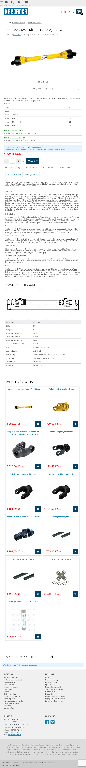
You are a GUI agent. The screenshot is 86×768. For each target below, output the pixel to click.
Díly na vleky (49, 694)
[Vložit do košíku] (38, 424)
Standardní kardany (34, 23)
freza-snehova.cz (27, 750)
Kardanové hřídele (18, 23)
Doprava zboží (9, 684)
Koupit (34, 161)
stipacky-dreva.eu (58, 747)
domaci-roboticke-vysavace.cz (52, 752)
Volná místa (8, 689)
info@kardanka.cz (16, 732)
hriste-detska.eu (14, 750)
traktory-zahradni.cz (73, 747)
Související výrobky (31, 174)
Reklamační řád (10, 682)
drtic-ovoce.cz (11, 752)
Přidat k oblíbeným (15, 167)
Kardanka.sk (37, 754)
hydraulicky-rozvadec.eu (54, 745)
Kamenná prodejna (11, 687)
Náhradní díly (50, 692)
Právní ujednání (9, 699)
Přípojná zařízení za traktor (55, 699)
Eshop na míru (8, 765)
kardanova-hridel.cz (38, 745)
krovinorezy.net (45, 747)
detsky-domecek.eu (70, 750)
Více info (7, 103)
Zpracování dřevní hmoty (54, 701)
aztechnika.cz (25, 745)
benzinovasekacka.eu (31, 747)
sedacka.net (46, 754)
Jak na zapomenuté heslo (13, 701)
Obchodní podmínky (11, 677)
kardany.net (72, 754)
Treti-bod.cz (27, 754)
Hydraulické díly (50, 684)
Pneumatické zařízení (53, 687)
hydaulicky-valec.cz (71, 745)
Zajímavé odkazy (10, 694)
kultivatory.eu (22, 752)
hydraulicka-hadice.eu (59, 754)
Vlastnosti (17, 174)
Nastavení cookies (49, 763)
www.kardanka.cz (14, 735)
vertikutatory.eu (56, 750)
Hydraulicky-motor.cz (71, 752)
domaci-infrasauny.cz (42, 750)
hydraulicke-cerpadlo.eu (14, 747)
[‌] (79, 89)
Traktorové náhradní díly (54, 689)
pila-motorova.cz (34, 752)
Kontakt (7, 692)
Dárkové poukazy (51, 680)
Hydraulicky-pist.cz (15, 754)
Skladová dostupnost (12, 703)
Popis (9, 174)
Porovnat (42, 167)
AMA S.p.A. (16, 35)
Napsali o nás (9, 706)
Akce (47, 677)
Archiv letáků (9, 708)
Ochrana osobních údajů (13, 680)
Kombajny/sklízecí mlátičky (55, 696)
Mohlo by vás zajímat (12, 696)
